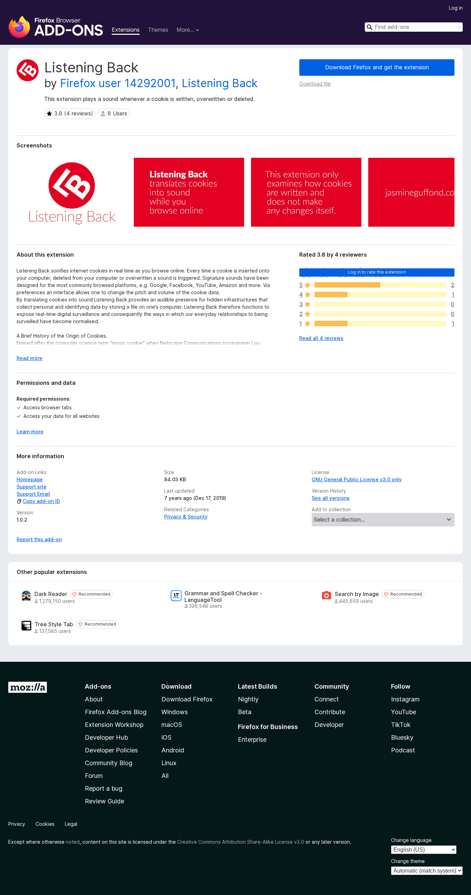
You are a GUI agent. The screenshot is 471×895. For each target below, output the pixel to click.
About (94, 699)
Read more (29, 358)
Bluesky (402, 737)
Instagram (405, 699)
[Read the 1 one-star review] (380, 323)
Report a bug (103, 788)
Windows (174, 712)
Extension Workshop (114, 724)
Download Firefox (187, 699)
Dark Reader (50, 594)
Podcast (403, 750)
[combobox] (414, 27)
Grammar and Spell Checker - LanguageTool (223, 596)
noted (73, 842)
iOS (166, 737)
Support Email (33, 494)
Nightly (248, 699)
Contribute (329, 712)
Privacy (16, 824)
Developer (329, 724)
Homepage (30, 479)
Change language (411, 840)
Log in (456, 8)
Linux (169, 763)
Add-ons (98, 686)
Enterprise (252, 739)
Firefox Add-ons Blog (116, 712)
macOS (171, 724)
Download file (315, 83)
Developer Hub (106, 737)
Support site (32, 487)
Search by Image (357, 594)
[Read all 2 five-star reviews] (380, 285)
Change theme (408, 861)
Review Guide (104, 801)
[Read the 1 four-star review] (380, 294)
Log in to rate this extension (377, 272)
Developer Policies (111, 750)
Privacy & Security (186, 516)
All (165, 775)
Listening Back (220, 83)
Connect (326, 699)
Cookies (45, 824)
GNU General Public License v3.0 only (357, 479)
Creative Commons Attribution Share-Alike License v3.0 (240, 842)
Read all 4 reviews (321, 338)
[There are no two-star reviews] (380, 314)
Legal (71, 824)
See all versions (331, 498)
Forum (94, 775)
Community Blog (108, 763)
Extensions (126, 29)
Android (172, 750)
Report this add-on (39, 539)
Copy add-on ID (41, 501)
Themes (158, 29)
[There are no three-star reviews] (380, 304)
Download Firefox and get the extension (377, 67)
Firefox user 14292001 (118, 83)
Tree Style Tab (53, 624)
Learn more (30, 431)
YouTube (403, 712)
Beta (244, 712)
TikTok (401, 724)
